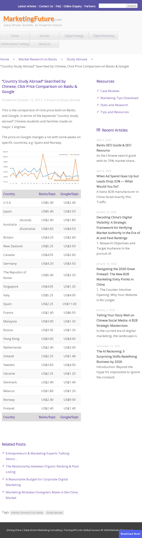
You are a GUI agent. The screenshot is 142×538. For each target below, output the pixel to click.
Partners (90, 6)
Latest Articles (27, 6)
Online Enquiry (73, 6)
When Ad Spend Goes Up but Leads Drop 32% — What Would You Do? (118, 181)
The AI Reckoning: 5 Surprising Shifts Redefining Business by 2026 (117, 356)
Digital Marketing (103, 36)
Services (44, 36)
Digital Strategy (74, 36)
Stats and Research (114, 105)
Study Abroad (77, 59)
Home (15, 36)
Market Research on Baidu (38, 59)
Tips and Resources (114, 112)
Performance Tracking (15, 44)
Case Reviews (109, 91)
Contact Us (46, 6)
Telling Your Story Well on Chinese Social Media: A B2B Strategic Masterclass (117, 320)
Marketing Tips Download (119, 98)
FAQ (58, 6)
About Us (44, 44)
